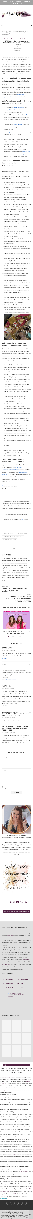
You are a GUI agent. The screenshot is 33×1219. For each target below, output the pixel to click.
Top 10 (19, 38)
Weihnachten (26, 38)
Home (3, 31)
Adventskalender (8, 533)
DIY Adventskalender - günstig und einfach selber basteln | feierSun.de (16, 728)
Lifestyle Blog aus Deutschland (8, 1090)
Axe (27, 114)
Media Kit (12, 1)
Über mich (5, 1)
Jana (4, 664)
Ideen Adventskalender (9, 539)
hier (22, 519)
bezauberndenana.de (11, 679)
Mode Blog (10, 935)
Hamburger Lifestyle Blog (7, 1077)
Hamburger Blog (6, 964)
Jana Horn (6, 686)
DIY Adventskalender (22, 533)
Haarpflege (9, 132)
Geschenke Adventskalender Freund (13, 536)
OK (27, 1218)
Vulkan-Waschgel (18, 124)
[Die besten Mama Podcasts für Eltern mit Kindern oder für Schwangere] (16, 620)
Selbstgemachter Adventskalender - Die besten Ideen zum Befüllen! (15, 713)
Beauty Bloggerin (24, 1171)
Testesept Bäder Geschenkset (11, 109)
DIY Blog (15, 1193)
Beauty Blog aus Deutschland (16, 31)
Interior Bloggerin (13, 1154)
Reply (29, 664)
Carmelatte (7, 648)
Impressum (27, 1)
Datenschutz (19, 1)
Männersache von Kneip (18, 107)
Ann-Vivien (17, 46)
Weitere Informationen (18, 1218)
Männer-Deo (20, 137)
